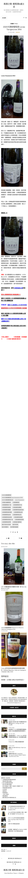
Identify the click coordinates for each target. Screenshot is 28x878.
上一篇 (7, 538)
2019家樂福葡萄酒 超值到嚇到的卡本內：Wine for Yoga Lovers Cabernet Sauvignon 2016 (16, 808)
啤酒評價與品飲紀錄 (7, 787)
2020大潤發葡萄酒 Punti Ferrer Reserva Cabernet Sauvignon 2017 (12, 628)
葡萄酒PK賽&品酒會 (7, 781)
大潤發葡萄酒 (16, 502)
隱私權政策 (5, 795)
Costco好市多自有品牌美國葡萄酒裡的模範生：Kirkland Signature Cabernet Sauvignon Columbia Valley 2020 (13, 670)
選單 (4, 18)
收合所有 (8, 778)
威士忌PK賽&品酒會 (7, 784)
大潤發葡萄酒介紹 (17, 505)
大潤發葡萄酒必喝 (18, 512)
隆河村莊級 (15, 524)
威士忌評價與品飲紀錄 (8, 782)
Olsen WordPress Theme (10, 873)
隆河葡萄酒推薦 (14, 527)
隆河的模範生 (5, 527)
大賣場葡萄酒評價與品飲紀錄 (9, 779)
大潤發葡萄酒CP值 (6, 505)
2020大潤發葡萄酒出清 (7, 500)
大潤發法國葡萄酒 (6, 502)
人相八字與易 (6, 794)
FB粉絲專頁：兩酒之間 (14, 707)
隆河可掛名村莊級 (6, 524)
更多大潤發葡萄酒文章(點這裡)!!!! (11, 294)
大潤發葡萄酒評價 (6, 522)
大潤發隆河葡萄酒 (17, 522)
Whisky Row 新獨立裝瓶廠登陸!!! (16, 741)
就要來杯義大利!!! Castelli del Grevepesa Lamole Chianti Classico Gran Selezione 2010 (17, 755)
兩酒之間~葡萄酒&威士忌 (14, 5)
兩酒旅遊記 (5, 792)
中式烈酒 (5, 789)
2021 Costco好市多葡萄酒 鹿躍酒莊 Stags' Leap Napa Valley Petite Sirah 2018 (16, 819)
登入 (11, 680)
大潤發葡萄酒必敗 (6, 514)
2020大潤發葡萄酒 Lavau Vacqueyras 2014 (12, 497)
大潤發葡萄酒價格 (17, 507)
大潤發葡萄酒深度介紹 (7, 519)
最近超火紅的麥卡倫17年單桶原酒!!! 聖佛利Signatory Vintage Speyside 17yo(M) (17, 723)
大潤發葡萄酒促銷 (6, 507)
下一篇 (20, 538)
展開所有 (3, 778)
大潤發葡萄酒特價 (19, 519)
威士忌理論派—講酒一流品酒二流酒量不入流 (13, 786)
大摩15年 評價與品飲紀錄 (14, 823)
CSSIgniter (21, 873)
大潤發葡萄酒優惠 (6, 509)
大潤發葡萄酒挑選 (18, 517)
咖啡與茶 (5, 791)
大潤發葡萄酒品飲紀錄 (18, 509)
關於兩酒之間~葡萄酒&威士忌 (9, 797)
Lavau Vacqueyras (19, 500)
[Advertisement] (14, 358)
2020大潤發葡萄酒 (6, 495)
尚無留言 (18, 32)
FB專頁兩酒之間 (18, 288)
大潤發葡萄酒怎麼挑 (7, 517)
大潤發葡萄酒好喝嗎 (7, 512)
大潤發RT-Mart (14, 23)
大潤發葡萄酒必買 (17, 514)
